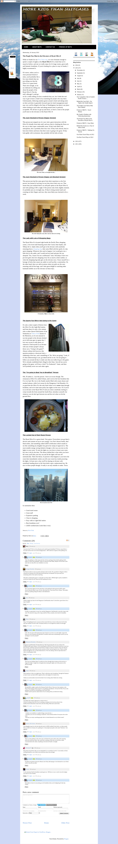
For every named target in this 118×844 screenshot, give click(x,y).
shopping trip (37, 249)
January (79, 94)
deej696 (29, 697)
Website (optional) (57, 807)
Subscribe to (26, 813)
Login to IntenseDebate (41, 805)
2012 (76, 141)
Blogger (66, 839)
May (78, 83)
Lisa (27, 597)
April (78, 86)
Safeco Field (35, 333)
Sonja (27, 619)
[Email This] (41, 536)
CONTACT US (50, 47)
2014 (76, 65)
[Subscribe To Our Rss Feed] (12, 74)
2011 (76, 144)
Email (39, 807)
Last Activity (37, 543)
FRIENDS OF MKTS (65, 47)
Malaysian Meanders (31, 642)
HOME (26, 47)
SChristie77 (28, 748)
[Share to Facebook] (46, 536)
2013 (76, 68)
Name (24, 807)
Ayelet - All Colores (30, 723)
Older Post (65, 823)
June (78, 81)
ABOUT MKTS (37, 47)
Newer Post (27, 823)
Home (46, 823)
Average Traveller (30, 569)
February (79, 92)
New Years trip (42, 59)
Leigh (27, 670)
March (79, 89)
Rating (31, 543)
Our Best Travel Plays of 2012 (85, 137)
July (78, 78)
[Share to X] (45, 536)
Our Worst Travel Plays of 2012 (85, 134)
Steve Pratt (31, 530)
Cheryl (27, 769)
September (80, 73)
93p (34, 557)
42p (32, 697)
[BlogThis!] (43, 536)
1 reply (30, 553)
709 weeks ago (32, 546)
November (80, 70)
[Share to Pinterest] (48, 536)
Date (28, 543)
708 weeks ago (39, 710)
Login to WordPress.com (51, 805)
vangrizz (30, 557)
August (79, 75)
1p (32, 748)
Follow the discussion (67, 540)
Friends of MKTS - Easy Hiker (85, 123)
